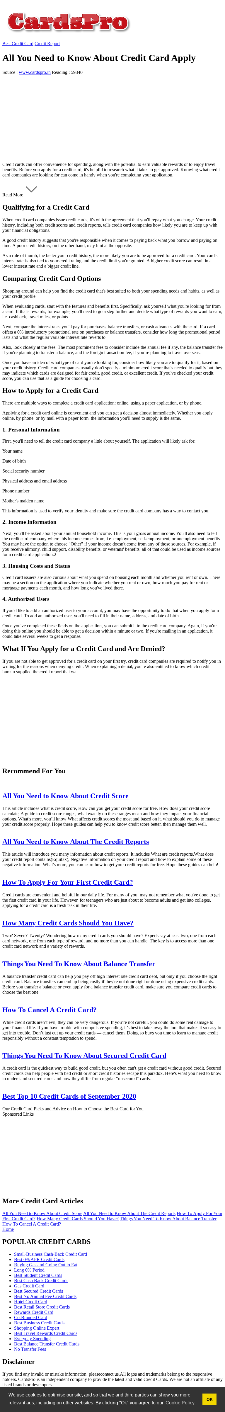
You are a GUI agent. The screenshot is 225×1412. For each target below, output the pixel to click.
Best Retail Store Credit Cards (42, 1306)
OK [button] (210, 1399)
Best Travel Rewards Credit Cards (45, 1333)
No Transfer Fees (30, 1349)
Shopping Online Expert (36, 1328)
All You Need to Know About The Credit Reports (129, 1213)
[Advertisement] (112, 116)
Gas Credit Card (29, 1285)
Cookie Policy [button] (180, 1402)
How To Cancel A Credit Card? (31, 1223)
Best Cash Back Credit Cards (41, 1280)
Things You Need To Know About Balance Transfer (168, 1218)
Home (8, 1229)
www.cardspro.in (35, 72)
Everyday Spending (32, 1338)
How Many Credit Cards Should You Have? (78, 1218)
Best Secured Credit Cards (38, 1291)
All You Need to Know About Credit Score (42, 1213)
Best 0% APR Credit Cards (39, 1259)
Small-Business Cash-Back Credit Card (50, 1254)
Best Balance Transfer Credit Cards (46, 1343)
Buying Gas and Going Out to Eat (45, 1264)
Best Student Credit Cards (38, 1275)
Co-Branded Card (30, 1317)
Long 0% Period (29, 1269)
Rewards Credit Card (33, 1312)
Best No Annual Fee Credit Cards (45, 1296)
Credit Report (47, 43)
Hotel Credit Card (30, 1301)
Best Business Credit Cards (39, 1322)
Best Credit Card (17, 43)
